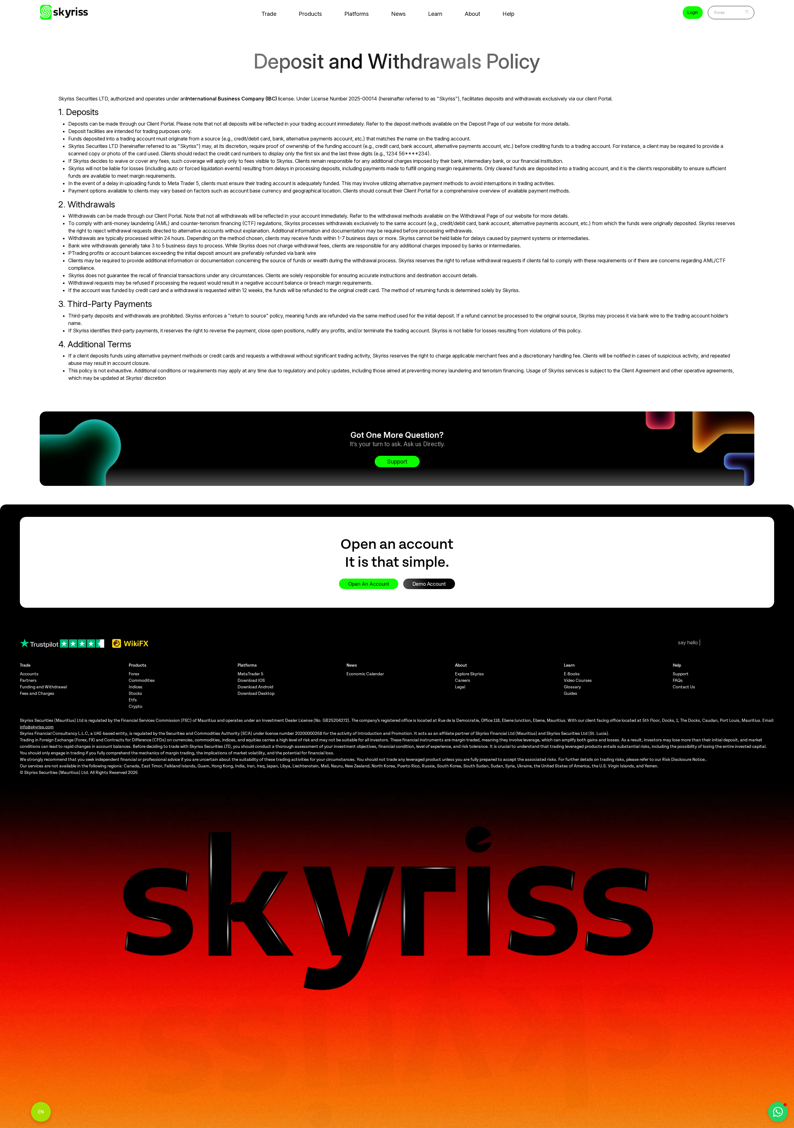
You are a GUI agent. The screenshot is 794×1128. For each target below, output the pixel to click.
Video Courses (578, 680)
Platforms (356, 14)
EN (41, 1111)
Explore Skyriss (469, 674)
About (472, 14)
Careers (462, 680)
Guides (570, 693)
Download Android (255, 687)
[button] (778, 1112)
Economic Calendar (365, 674)
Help (508, 14)
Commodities (142, 680)
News (398, 14)
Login (692, 12)
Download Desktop (256, 693)
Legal (460, 687)
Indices (135, 687)
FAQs (678, 680)
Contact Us (684, 687)
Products (310, 14)
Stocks (135, 693)
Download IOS (251, 680)
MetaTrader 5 (250, 674)
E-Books (572, 674)
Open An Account (368, 584)
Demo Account (429, 584)
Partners (28, 680)
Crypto (135, 706)
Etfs (133, 700)
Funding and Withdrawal (43, 687)
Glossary (572, 687)
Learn (435, 14)
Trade (268, 14)
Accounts (29, 674)
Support (397, 461)
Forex (134, 674)
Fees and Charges (37, 693)
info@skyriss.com (37, 727)
